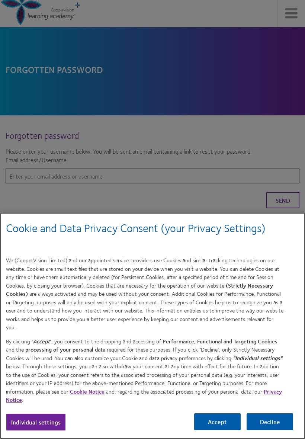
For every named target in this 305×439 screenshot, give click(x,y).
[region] (152, 326)
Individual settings (36, 422)
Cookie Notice (87, 391)
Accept (217, 421)
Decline (270, 421)
